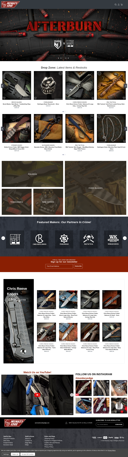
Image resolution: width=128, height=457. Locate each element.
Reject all (15, 454)
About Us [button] (28, 438)
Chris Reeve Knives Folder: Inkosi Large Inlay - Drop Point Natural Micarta (68, 315)
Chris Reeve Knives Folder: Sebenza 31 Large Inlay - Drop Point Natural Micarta (112, 347)
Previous (3, 238)
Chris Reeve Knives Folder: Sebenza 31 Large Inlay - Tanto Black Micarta (46, 347)
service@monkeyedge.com (42, 423)
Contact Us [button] (28, 440)
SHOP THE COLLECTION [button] (17, 300)
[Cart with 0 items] (121, 4)
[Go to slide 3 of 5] (63, 58)
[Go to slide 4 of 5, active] (66, 58)
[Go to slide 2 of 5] (61, 58)
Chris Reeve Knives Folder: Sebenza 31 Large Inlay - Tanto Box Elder (46, 315)
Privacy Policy (111, 450)
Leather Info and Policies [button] (52, 442)
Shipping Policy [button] (49, 438)
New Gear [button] (6, 440)
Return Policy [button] (48, 445)
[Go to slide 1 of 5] (58, 58)
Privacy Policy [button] (48, 447)
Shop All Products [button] (9, 438)
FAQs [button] (27, 445)
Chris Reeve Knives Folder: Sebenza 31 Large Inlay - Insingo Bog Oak (90, 315)
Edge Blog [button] (28, 442)
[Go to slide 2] (125, 86)
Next (125, 238)
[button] (72, 395)
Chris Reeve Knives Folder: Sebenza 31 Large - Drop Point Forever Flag (90, 347)
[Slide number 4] (64, 35)
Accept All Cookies (28, 454)
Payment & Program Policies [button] (53, 440)
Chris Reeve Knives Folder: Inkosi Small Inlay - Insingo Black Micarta (68, 347)
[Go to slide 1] (2, 86)
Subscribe (78, 266)
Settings (6, 454)
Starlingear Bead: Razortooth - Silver (48, 104)
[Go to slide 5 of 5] (68, 58)
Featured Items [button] (8, 442)
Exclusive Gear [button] (8, 445)
